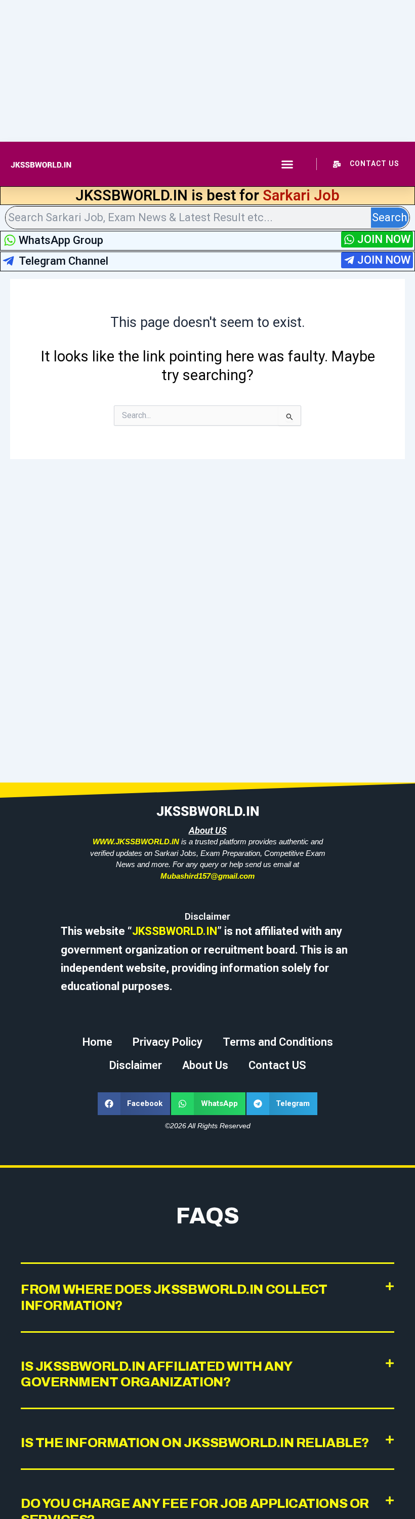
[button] (287, 164)
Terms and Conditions (278, 1042)
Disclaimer (135, 1065)
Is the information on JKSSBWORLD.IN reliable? (195, 1442)
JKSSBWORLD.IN (174, 931)
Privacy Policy (167, 1042)
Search (389, 217)
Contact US (277, 1065)
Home (97, 1042)
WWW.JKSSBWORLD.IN (136, 841)
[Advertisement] (207, 71)
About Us (205, 1065)
